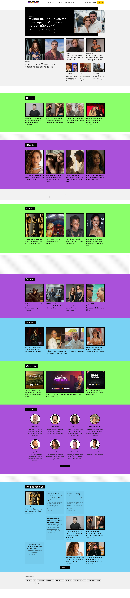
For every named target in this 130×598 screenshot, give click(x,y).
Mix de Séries (49, 580)
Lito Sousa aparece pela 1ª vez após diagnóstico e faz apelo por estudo (47, 29)
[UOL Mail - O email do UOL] (89, 2)
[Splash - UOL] (33, 2)
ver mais (64, 465)
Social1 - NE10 (30, 583)
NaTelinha (68, 580)
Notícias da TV (77, 580)
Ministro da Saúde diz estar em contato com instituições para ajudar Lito (47, 32)
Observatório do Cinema (94, 580)
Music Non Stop (59, 580)
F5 (34, 580)
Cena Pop (28, 580)
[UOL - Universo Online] (41, 2)
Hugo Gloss (41, 580)
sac (85, 2)
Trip (84, 580)
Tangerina (38, 583)
